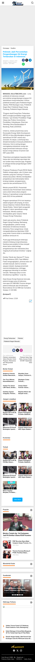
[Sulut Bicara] (17, 3)
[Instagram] (21, 350)
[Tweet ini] (26, 60)
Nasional (14, 62)
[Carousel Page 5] (22, 594)
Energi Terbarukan (9, 338)
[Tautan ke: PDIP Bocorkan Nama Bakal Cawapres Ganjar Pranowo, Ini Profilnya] (7, 544)
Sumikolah (5, 63)
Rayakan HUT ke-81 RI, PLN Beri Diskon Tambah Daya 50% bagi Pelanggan (9, 413)
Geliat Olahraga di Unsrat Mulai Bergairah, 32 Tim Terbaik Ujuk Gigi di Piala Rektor (18, 632)
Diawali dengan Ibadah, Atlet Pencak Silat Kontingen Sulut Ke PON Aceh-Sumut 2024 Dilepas (19, 637)
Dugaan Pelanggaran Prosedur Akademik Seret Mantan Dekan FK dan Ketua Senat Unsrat (24, 413)
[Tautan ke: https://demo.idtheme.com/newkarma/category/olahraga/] (31, 602)
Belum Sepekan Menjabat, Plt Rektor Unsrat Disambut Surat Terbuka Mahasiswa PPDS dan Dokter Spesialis (10, 491)
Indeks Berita (28, 659)
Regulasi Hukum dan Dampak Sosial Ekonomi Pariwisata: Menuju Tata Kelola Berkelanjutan (24, 392)
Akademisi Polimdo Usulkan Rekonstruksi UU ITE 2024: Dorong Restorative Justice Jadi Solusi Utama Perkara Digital (9, 374)
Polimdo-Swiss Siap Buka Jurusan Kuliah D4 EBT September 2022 (25, 359)
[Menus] (3, 2)
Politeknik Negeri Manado (12, 341)
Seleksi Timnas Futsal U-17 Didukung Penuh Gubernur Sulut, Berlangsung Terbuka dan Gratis (17, 626)
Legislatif (10, 62)
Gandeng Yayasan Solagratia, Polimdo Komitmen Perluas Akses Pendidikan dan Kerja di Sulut (9, 392)
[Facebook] (13, 350)
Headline (5, 62)
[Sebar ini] (23, 60)
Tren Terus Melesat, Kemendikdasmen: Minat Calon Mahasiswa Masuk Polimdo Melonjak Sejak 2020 (9, 380)
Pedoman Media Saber (7, 659)
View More (17, 499)
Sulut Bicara (4, 657)
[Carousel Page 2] (15, 594)
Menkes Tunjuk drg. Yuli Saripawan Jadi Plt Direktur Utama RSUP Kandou (17, 534)
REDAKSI (19, 659)
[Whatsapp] (23, 64)
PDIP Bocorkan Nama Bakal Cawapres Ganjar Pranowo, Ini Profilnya (22, 542)
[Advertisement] (17, 25)
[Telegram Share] (30, 60)
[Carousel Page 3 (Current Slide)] (17, 594)
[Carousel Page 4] (20, 594)
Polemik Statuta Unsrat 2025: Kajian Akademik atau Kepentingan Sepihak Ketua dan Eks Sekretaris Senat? (25, 428)
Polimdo (20, 338)
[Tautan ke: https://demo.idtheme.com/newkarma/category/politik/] (31, 576)
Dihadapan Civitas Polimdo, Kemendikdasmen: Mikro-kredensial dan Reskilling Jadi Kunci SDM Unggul (24, 380)
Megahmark (20, 657)
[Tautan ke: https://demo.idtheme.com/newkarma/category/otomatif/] (31, 510)
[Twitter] (17, 350)
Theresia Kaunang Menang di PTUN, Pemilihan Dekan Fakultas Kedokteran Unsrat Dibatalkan (21, 552)
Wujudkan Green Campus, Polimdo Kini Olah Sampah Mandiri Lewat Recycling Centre (25, 374)
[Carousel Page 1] (13, 594)
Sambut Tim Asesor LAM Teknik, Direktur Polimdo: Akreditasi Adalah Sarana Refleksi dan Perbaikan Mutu (10, 386)
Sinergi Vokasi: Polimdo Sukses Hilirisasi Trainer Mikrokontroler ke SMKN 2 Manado (23, 386)
